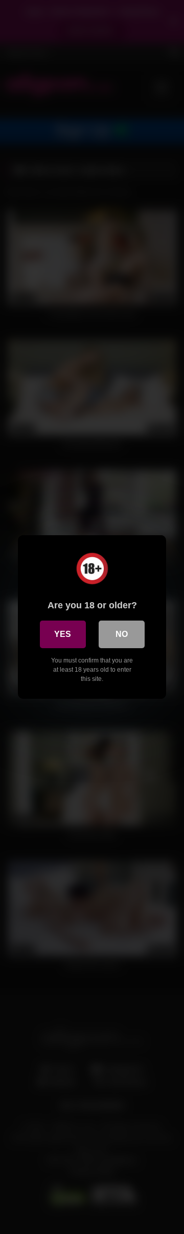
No (122, 634)
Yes (62, 634)
